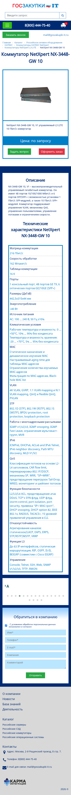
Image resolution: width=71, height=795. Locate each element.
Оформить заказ (52, 151)
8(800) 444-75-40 (37, 25)
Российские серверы (14, 724)
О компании (11, 694)
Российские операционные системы (23, 737)
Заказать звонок (16, 34)
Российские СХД (11, 728)
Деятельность (12, 709)
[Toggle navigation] (7, 25)
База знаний (11, 704)
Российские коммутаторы (16, 733)
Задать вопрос (19, 151)
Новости (8, 699)
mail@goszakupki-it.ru (56, 34)
